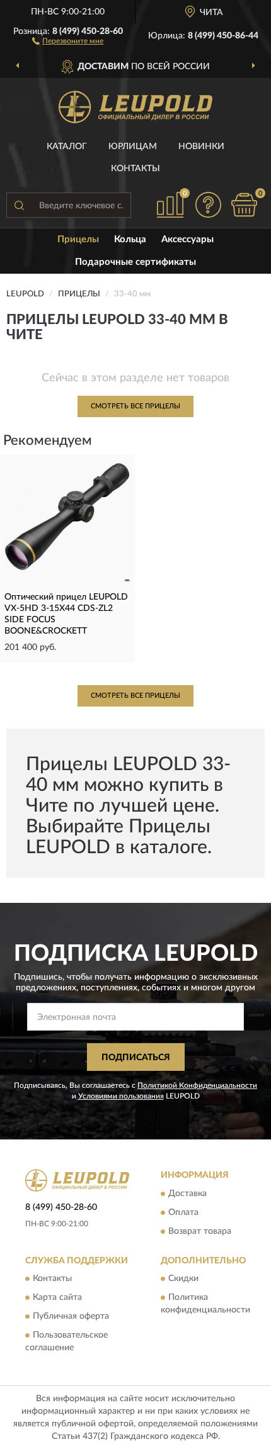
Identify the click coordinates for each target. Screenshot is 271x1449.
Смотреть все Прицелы (135, 406)
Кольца (130, 239)
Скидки (183, 1279)
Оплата (183, 1212)
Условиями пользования (121, 1096)
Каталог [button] (67, 146)
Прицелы (78, 239)
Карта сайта (57, 1298)
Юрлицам (132, 146)
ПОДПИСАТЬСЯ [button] (135, 1057)
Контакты (135, 168)
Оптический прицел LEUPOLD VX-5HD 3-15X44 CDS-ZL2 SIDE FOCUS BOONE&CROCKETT (66, 614)
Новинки (201, 146)
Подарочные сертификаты (135, 262)
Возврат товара (199, 1231)
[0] (244, 205)
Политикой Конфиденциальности (197, 1085)
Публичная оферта (71, 1316)
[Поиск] (19, 205)
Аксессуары (187, 239)
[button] (67, 40)
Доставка (187, 1193)
